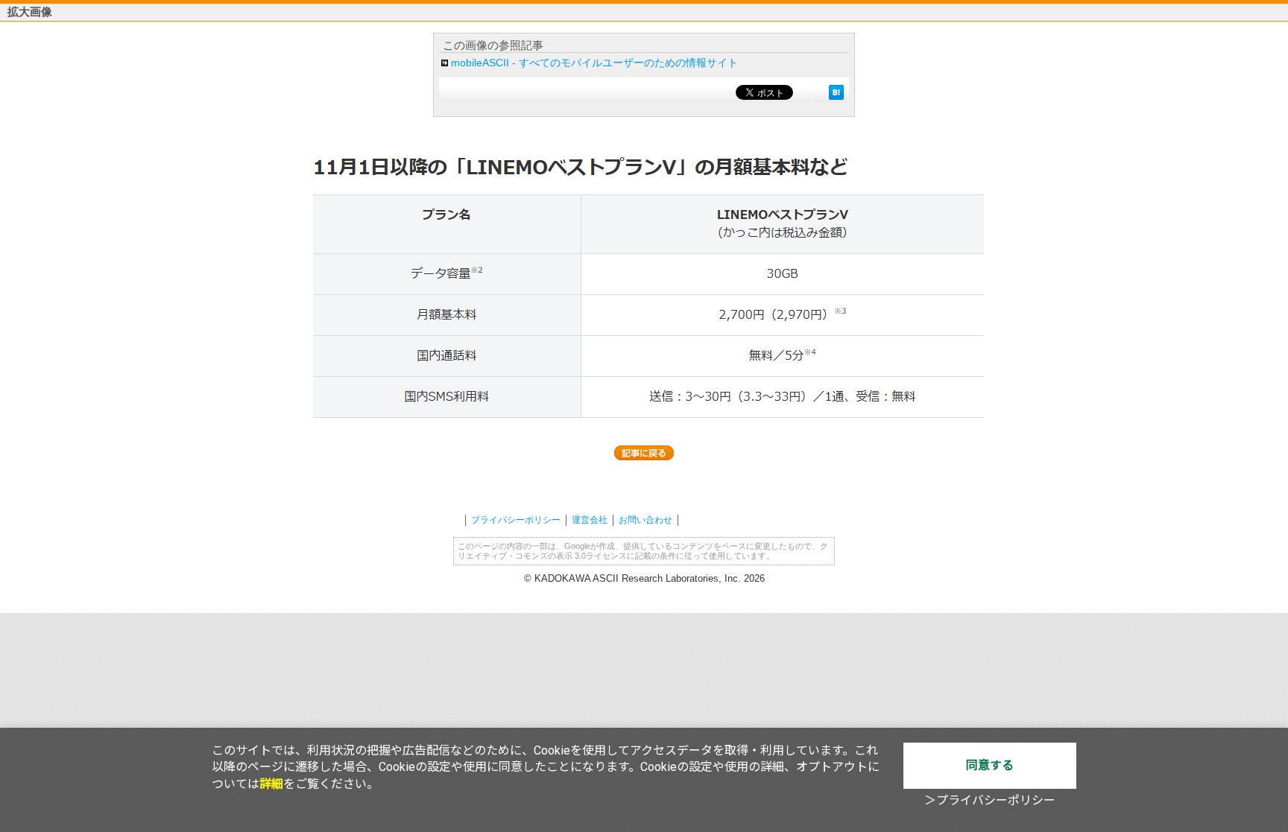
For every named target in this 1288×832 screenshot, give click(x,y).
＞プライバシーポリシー (989, 800)
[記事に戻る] (644, 452)
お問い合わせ (645, 520)
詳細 (271, 784)
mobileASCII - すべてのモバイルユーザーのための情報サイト (594, 63)
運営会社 (589, 520)
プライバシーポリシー (516, 520)
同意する (990, 765)
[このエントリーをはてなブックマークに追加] (836, 92)
